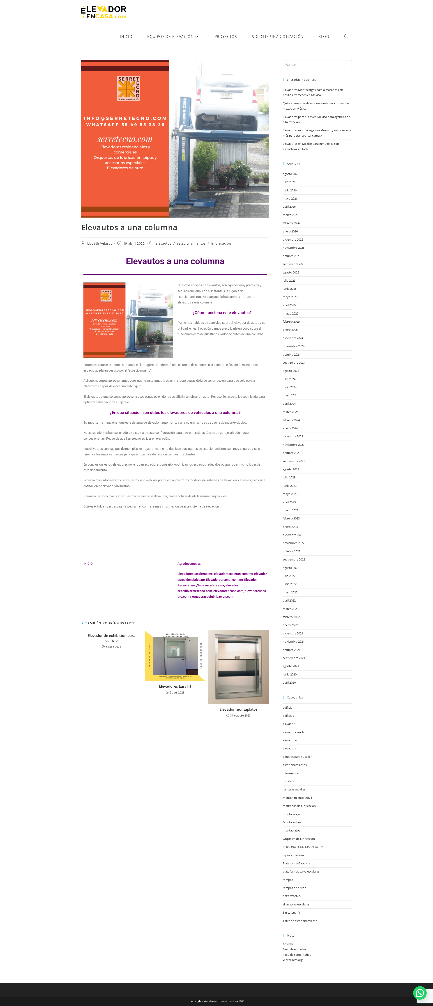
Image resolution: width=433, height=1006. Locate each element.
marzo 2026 (290, 215)
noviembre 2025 (293, 248)
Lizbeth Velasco (100, 243)
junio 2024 (290, 387)
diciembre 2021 (293, 633)
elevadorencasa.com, (228, 591)
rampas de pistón (294, 888)
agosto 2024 (291, 371)
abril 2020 (289, 682)
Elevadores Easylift (175, 686)
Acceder (288, 944)
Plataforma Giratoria (296, 863)
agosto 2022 (291, 568)
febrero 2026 (291, 223)
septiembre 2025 (294, 264)
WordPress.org (293, 960)
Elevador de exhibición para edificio (111, 638)
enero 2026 (290, 231)
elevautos (163, 243)
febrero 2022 (291, 617)
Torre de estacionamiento (300, 921)
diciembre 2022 (293, 535)
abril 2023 (289, 502)
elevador (289, 724)
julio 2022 (289, 576)
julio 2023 (289, 477)
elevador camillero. (295, 732)
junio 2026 (290, 190)
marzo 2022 (290, 609)
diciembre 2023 (293, 436)
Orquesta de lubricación (299, 839)
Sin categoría (291, 912)
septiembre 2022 (294, 559)
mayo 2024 (290, 395)
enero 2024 (290, 428)
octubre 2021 (291, 650)
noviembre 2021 (293, 641)
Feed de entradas (294, 949)
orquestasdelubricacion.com (212, 596)
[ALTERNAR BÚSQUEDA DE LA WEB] (346, 36)
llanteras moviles (294, 789)
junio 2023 (290, 486)
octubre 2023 (291, 453)
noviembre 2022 (293, 543)
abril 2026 (289, 206)
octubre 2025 (291, 256)
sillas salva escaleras (296, 904)
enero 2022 (290, 625)
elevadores (290, 740)
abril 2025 (289, 305)
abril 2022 (289, 600)
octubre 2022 (291, 551)
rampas (288, 880)
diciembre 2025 (293, 239)
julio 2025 (289, 280)
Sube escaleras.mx (210, 585)
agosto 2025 (291, 272)
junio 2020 (290, 674)
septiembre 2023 (294, 461)
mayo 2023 (290, 494)
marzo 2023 (290, 510)
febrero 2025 (291, 321)
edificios (288, 716)
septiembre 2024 (294, 363)
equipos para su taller (297, 757)
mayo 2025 (290, 297)
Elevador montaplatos (239, 709)
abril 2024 (289, 404)
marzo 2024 (290, 412)
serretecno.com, (201, 591)
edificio (288, 707)
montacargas (291, 814)
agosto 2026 (291, 174)
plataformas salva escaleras (301, 871)
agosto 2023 (291, 469)
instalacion (290, 781)
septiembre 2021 (294, 658)
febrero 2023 (291, 518)
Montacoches (292, 822)
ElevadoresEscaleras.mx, (195, 574)
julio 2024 (289, 379)
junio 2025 (290, 289)
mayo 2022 (290, 592)
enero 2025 (290, 330)
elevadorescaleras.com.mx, (234, 574)
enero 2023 (290, 527)
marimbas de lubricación (299, 806)
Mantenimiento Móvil (297, 798)
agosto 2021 (291, 666)
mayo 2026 (290, 198)
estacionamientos (191, 243)
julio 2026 (289, 182)
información (221, 243)
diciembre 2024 (293, 338)
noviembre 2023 (293, 445)
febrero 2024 (291, 420)
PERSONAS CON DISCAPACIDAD (304, 847)
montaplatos (291, 830)
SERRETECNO (292, 896)
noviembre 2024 (293, 346)
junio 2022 (290, 584)
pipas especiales (293, 855)
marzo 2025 (290, 313)
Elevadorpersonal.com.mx (225, 579)
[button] (420, 993)
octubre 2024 (291, 354)
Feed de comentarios (297, 955)
